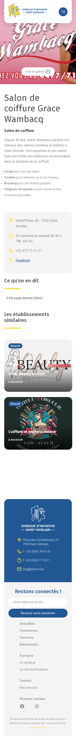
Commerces (29, 630)
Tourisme (27, 637)
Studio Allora (38, 727)
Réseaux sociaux (32, 699)
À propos (26, 656)
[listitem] (38, 42)
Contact (25, 681)
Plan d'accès (28, 688)
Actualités (27, 624)
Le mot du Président (34, 669)
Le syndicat (27, 662)
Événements (29, 644)
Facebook (23, 260)
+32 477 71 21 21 (29, 251)
